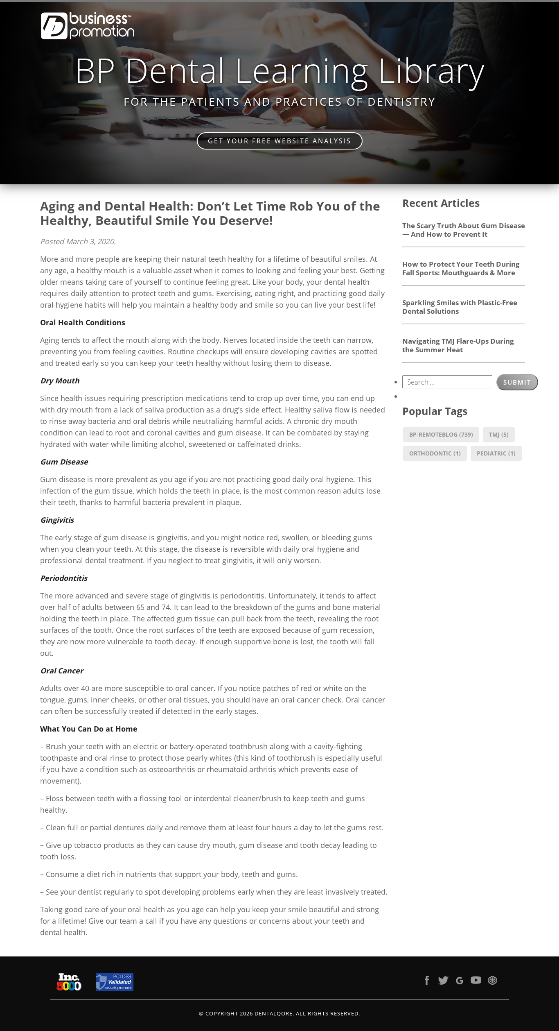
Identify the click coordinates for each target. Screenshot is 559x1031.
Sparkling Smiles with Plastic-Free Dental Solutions (459, 306)
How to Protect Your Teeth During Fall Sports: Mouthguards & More (461, 268)
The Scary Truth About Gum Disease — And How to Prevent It (463, 229)
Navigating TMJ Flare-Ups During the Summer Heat (458, 345)
